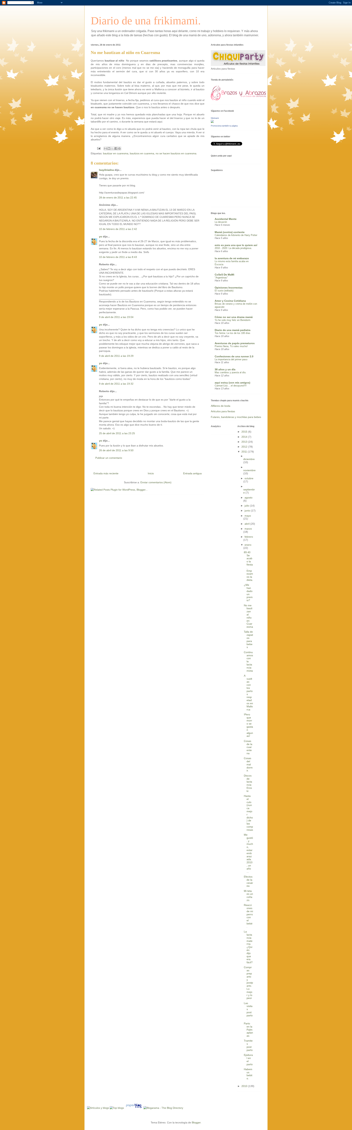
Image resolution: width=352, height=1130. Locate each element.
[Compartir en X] (112, 148)
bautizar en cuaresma (115, 153)
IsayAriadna (106, 169)
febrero (249, 536)
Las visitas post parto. (248, 1011)
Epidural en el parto (248, 1059)
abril (247, 523)
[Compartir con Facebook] (116, 148)
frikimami (215, 118)
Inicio (151, 473)
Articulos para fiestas (223, 411)
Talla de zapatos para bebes (248, 639)
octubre (249, 478)
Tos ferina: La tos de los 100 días (232, 333)
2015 (244, 431)
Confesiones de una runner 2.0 (234, 356)
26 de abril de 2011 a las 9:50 (116, 450)
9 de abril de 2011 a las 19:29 (116, 355)
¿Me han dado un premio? (248, 592)
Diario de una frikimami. (146, 21)
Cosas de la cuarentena (248, 747)
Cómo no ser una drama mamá (234, 317)
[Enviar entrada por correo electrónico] (98, 148)
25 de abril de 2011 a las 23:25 (117, 433)
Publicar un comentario (108, 457)
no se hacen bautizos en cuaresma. (176, 153)
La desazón (221, 222)
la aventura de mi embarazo (232, 258)
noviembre (249, 470)
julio (247, 505)
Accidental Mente (225, 218)
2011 (244, 451)
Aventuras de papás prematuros (235, 343)
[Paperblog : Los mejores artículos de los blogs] (134, 1107)
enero (248, 544)
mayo (248, 515)
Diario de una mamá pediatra (232, 330)
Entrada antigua (192, 473)
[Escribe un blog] (109, 148)
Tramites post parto (248, 1045)
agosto (248, 497)
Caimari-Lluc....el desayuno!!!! (231, 385)
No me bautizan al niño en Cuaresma (248, 616)
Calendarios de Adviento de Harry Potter (236, 235)
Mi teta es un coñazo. (248, 895)
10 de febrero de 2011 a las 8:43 (118, 257)
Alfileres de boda (220, 405)
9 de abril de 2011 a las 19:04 (116, 317)
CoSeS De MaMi (224, 274)
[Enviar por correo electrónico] (105, 148)
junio (248, 510)
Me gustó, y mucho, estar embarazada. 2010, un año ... (248, 853)
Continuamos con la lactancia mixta (248, 661)
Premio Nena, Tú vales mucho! (231, 346)
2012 (244, 446)
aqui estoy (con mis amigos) (232, 382)
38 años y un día (225, 369)
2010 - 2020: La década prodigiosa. (233, 248)
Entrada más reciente (106, 473)
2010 (244, 1086)
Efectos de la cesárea (248, 881)
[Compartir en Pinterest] (119, 148)
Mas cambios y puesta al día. (230, 372)
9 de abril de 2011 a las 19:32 (116, 383)
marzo (248, 528)
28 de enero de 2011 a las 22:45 (118, 197)
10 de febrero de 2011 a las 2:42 (118, 229)
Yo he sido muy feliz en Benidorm (232, 320)
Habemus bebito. (248, 1074)
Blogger (196, 1122)
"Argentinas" (221, 277)
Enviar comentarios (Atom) (155, 482)
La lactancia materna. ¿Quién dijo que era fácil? (248, 947)
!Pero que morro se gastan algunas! (248, 725)
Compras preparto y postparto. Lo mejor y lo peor (248, 982)
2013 (244, 441)
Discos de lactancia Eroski (248, 783)
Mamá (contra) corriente (230, 232)
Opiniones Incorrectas (229, 287)
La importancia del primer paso (231, 359)
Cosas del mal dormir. (248, 764)
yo (100, 236)
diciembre (249, 459)
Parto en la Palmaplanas (248, 1029)
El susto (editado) (224, 290)
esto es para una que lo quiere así (236, 245)
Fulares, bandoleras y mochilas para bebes (236, 417)
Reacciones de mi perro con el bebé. (248, 916)
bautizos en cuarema (142, 153)
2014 (244, 436)
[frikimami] (212, 121)
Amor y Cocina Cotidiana (230, 300)
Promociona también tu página (224, 126)
